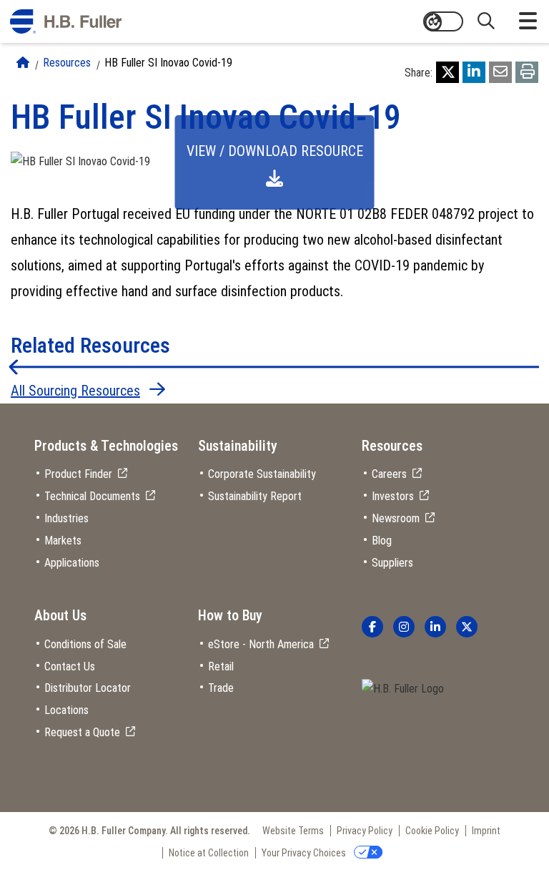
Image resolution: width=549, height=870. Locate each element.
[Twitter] (447, 72)
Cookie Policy (432, 830)
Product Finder (78, 474)
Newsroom (396, 518)
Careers (389, 474)
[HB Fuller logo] (66, 21)
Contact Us (69, 666)
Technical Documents (92, 496)
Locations (66, 710)
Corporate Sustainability (262, 474)
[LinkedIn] (474, 72)
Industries (66, 518)
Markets (62, 540)
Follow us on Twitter (467, 626)
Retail (221, 666)
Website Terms (293, 830)
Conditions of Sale (85, 644)
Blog (382, 540)
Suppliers (392, 563)
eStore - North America (261, 644)
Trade (221, 688)
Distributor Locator (87, 688)
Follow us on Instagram (404, 626)
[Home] (22, 62)
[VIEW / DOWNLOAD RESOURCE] (80, 161)
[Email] (500, 72)
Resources (67, 62)
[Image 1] (403, 689)
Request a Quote (82, 732)
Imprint (486, 830)
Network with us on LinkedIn (435, 626)
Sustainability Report (255, 496)
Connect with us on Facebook (372, 626)
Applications (71, 563)
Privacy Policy (364, 830)
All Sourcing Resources (75, 390)
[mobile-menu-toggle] (527, 21)
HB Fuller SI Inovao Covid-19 (168, 62)
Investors (393, 496)
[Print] (526, 72)
